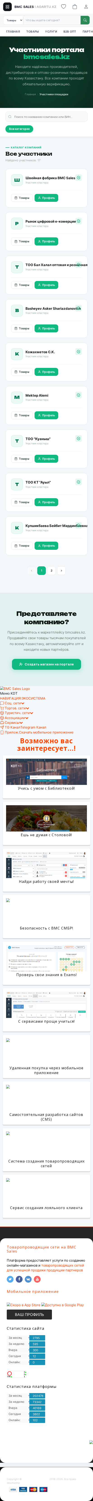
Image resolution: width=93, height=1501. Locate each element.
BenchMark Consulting (35, 1479)
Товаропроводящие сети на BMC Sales (41, 1249)
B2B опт (69, 31)
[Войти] (86, 6)
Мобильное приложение (33, 1291)
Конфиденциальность (21, 1446)
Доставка (59, 1446)
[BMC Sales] (15, 688)
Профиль (48, 198)
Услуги (51, 31)
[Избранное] (63, 6)
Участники (34, 1437)
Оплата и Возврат (18, 1451)
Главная (13, 31)
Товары (32, 31)
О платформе (15, 1437)
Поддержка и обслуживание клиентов (32, 1442)
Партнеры (50, 1437)
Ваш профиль (29, 1314)
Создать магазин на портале (49, 664)
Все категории (19, 129)
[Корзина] (75, 6)
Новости (44, 1446)
